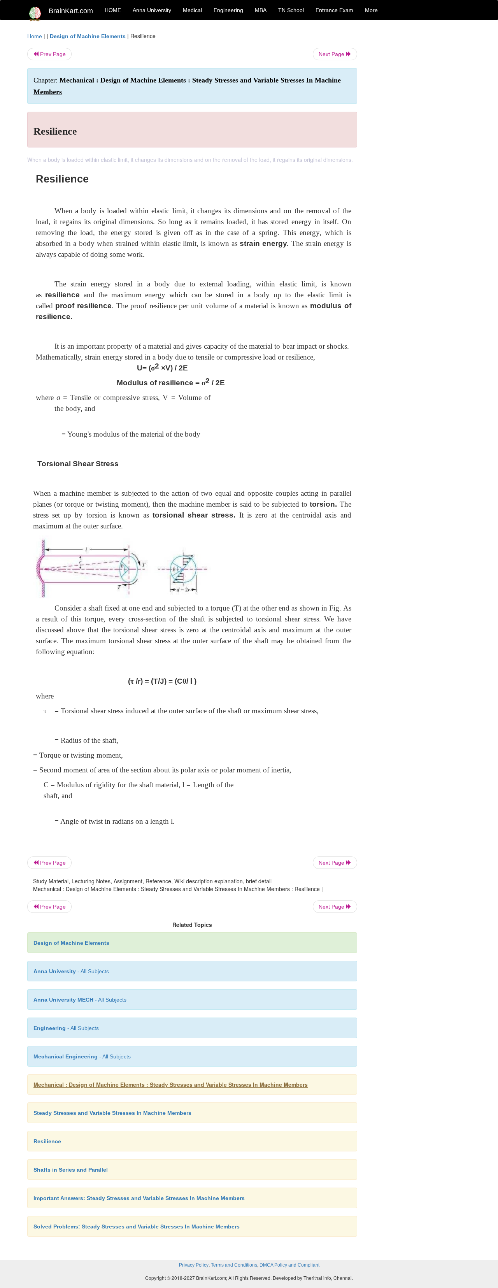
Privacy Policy (194, 1265)
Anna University (152, 10)
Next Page (332, 54)
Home (34, 36)
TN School (291, 10)
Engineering (228, 10)
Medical (192, 10)
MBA (261, 10)
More (371, 10)
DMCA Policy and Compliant (289, 1265)
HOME (113, 10)
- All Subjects (71, 971)
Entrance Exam (334, 10)
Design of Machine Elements (88, 36)
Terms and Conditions (234, 1265)
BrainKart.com (71, 11)
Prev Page (52, 54)
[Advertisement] (420, 148)
